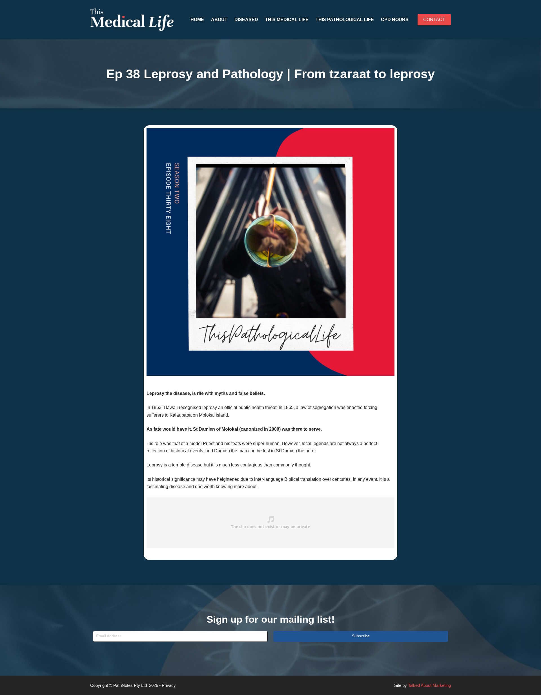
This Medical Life (287, 19)
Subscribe (361, 636)
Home (197, 19)
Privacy (169, 685)
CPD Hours (395, 19)
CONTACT (434, 19)
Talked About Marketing (429, 685)
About (219, 19)
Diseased (246, 19)
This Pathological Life (345, 19)
